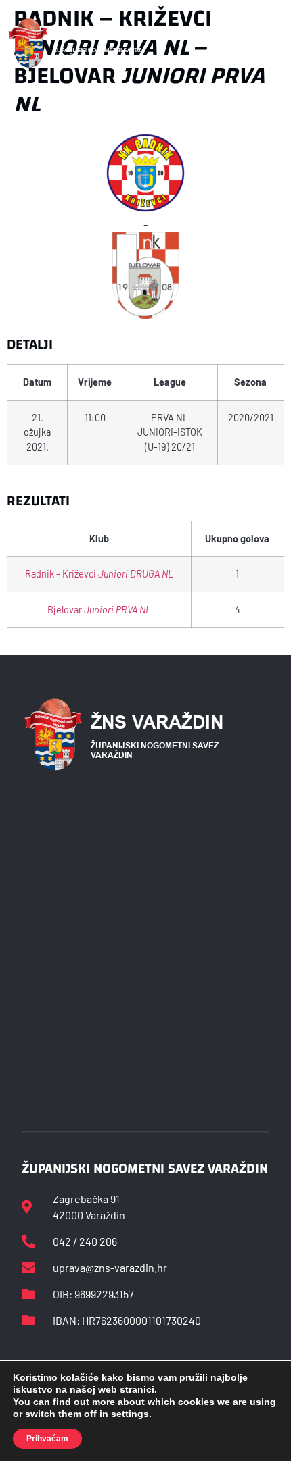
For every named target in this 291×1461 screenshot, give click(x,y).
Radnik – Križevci (99, 574)
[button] (268, 43)
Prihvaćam (47, 1438)
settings (130, 1413)
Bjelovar (99, 609)
